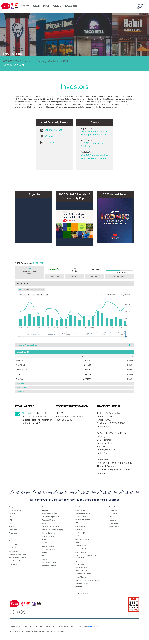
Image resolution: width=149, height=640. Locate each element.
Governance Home (81, 567)
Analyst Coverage (81, 552)
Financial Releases (81, 517)
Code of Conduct (80, 577)
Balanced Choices (48, 546)
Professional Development (17, 554)
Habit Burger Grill (14, 530)
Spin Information (80, 561)
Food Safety (46, 543)
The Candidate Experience (17, 558)
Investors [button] (56, 6)
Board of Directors (81, 570)
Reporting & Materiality (49, 520)
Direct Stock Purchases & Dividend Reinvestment (86, 556)
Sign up (26, 413)
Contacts (78, 590)
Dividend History (80, 545)
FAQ (20, 626)
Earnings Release (53, 130)
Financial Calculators (82, 549)
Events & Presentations (82, 513)
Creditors (78, 536)
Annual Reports (80, 526)
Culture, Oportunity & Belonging (52, 530)
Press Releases (114, 513)
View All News (113, 510)
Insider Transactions (81, 583)
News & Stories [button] (71, 6)
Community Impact (48, 533)
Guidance (78, 529)
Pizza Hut (12, 523)
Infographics (113, 520)
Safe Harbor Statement (82, 539)
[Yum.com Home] (10, 6)
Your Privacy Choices (81, 626)
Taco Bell (12, 526)
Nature (44, 559)
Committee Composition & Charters (87, 580)
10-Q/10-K (49, 142)
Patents (96, 626)
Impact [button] (46, 6)
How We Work (13, 548)
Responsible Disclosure (65, 626)
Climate (44, 556)
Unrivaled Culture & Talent (50, 526)
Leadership (12, 513)
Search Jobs (13, 564)
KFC (10, 520)
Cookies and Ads (50, 626)
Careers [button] (36, 6)
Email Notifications (81, 593)
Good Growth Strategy (16, 510)
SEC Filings (79, 523)
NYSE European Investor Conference (93, 144)
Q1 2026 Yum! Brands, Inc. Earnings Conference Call (94, 156)
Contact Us (13, 626)
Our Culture (13, 545)
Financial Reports (81, 533)
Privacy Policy (28, 626)
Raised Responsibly (48, 549)
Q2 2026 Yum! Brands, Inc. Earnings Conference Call (94, 133)
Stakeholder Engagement (50, 517)
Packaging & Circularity (49, 562)
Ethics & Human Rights (49, 536)
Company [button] (25, 6)
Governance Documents (83, 574)
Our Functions (13, 551)
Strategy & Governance (49, 513)
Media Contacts (114, 526)
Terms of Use (38, 626)
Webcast (49, 136)
